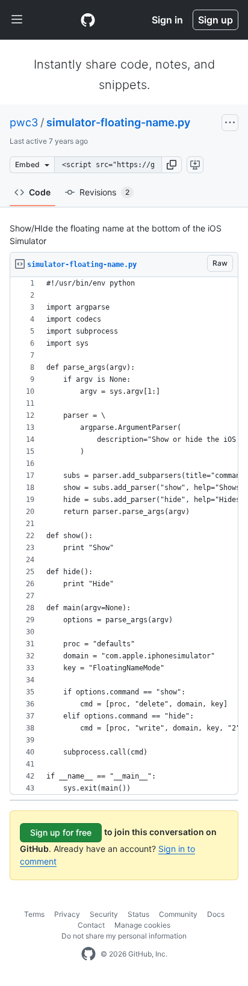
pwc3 (24, 122)
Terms (34, 914)
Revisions (104, 192)
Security (104, 914)
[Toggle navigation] (17, 20)
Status (138, 914)
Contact (91, 924)
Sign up (215, 20)
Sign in (167, 20)
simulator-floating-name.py (118, 122)
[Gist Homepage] (88, 20)
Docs (216, 914)
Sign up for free (60, 832)
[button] (171, 164)
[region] (124, 536)
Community (178, 914)
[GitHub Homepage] (88, 954)
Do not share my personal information (124, 935)
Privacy (67, 914)
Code (40, 192)
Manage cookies (142, 924)
